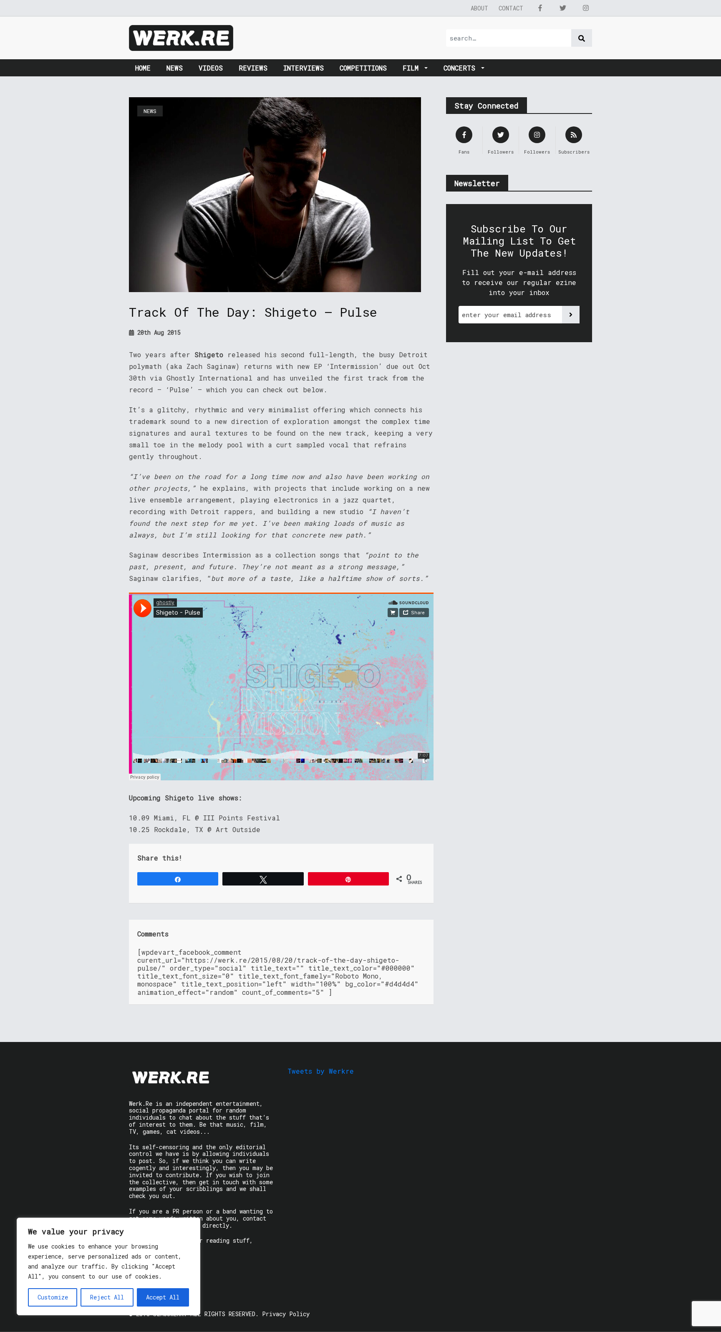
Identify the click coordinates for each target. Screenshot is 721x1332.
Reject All (107, 1297)
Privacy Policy (286, 1314)
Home (143, 67)
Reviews (253, 67)
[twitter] (563, 8)
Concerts (461, 67)
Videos (211, 67)
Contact (511, 8)
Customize (53, 1297)
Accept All (162, 1297)
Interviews (303, 67)
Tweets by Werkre (320, 1071)
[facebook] (540, 8)
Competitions (363, 67)
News (174, 67)
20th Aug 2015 (157, 332)
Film (413, 67)
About (479, 8)
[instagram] (586, 8)
